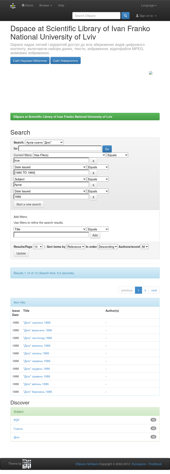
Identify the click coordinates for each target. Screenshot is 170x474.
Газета (18, 428)
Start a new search (28, 204)
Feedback (155, 464)
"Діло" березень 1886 (37, 391)
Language (147, 5)
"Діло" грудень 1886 (36, 368)
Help (61, 5)
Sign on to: (146, 16)
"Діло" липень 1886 (36, 353)
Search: (19, 142)
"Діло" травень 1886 (36, 376)
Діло (16, 437)
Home (28, 5)
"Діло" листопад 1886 (37, 338)
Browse (44, 5)
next (154, 290)
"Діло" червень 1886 (36, 361)
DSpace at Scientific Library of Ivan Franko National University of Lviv (62, 116)
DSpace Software (87, 464)
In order (91, 246)
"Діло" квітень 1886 (36, 384)
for (16, 148)
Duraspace (139, 464)
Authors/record (129, 246)
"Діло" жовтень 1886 (36, 345)
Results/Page (23, 246)
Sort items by (56, 246)
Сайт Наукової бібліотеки (30, 60)
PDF (16, 420)
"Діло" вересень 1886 (37, 330)
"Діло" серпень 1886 (37, 322)
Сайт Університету (65, 60)
